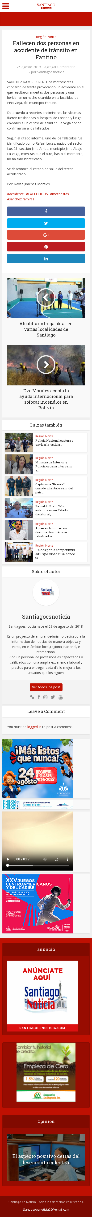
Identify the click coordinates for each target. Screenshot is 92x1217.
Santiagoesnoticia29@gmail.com (46, 1209)
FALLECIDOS (38, 194)
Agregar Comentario (59, 67)
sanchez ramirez (21, 199)
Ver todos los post (46, 687)
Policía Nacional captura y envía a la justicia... (54, 442)
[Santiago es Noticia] (46, 5)
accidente (16, 194)
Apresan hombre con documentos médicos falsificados (51, 532)
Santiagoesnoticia (50, 72)
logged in (34, 727)
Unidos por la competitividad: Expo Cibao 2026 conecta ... (55, 554)
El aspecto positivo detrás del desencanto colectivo (46, 1159)
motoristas (60, 194)
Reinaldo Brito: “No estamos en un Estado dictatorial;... (51, 510)
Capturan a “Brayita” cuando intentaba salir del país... (54, 488)
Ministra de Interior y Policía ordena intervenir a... (54, 466)
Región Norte (46, 37)
